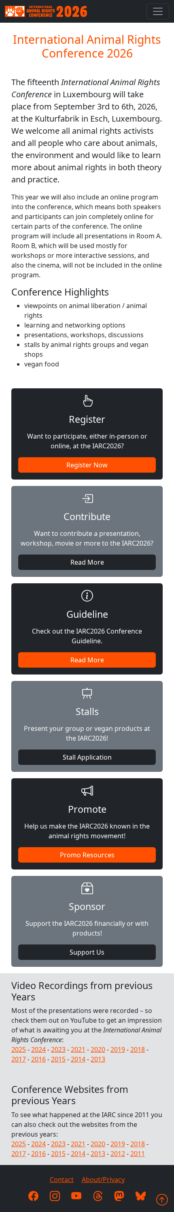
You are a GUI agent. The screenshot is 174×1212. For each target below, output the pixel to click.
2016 (38, 1059)
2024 (38, 1049)
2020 (98, 1049)
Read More (87, 562)
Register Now (87, 464)
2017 (18, 1059)
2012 (117, 1153)
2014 (78, 1059)
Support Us (87, 952)
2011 (137, 1153)
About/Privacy (103, 1179)
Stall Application (87, 757)
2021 (78, 1049)
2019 (117, 1049)
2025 (18, 1049)
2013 (98, 1059)
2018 (137, 1049)
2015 (58, 1059)
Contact (62, 1179)
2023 (58, 1049)
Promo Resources (87, 854)
